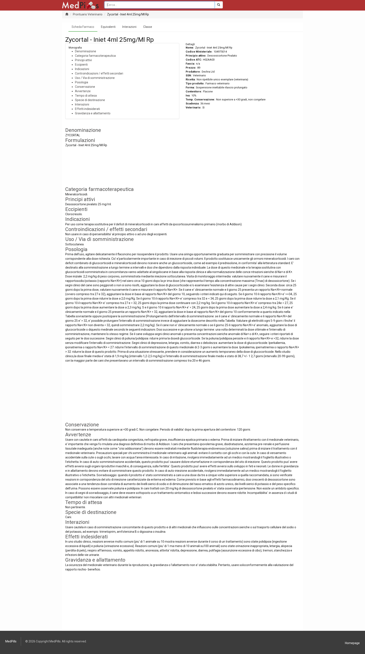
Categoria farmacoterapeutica (95, 55)
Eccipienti (81, 64)
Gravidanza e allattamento (92, 113)
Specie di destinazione (90, 100)
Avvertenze (83, 91)
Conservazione (85, 86)
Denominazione (85, 51)
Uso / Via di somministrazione (95, 78)
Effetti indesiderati (87, 109)
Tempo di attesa (86, 95)
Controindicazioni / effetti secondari (99, 73)
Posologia (81, 82)
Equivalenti (108, 26)
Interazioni (129, 26)
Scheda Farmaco (83, 26)
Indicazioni (82, 69)
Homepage (352, 643)
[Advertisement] (243, 156)
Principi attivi (83, 60)
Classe (147, 26)
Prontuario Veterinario (87, 14)
